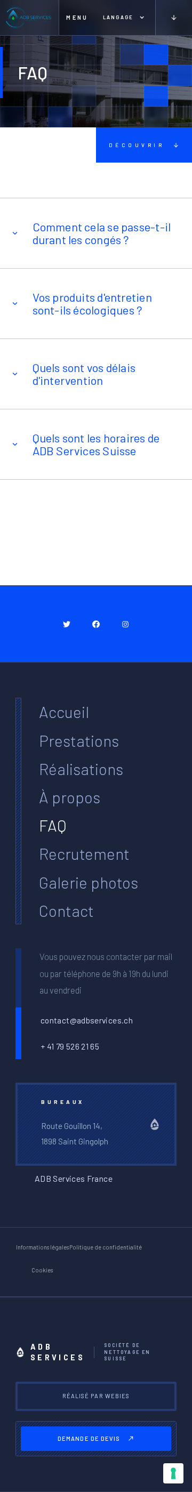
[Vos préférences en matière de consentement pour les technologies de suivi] (173, 1473)
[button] (75, 17)
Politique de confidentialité (105, 1247)
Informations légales (42, 1247)
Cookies (42, 1270)
